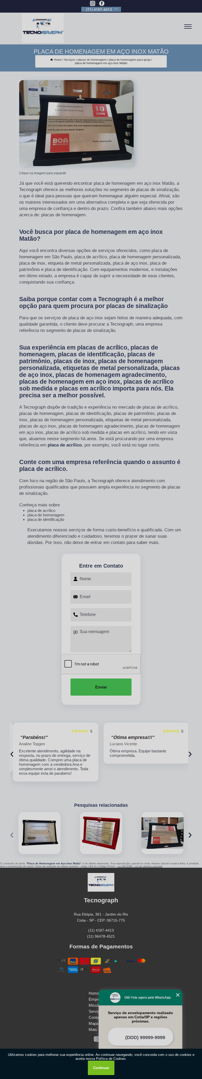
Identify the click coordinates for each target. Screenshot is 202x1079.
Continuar (101, 1068)
